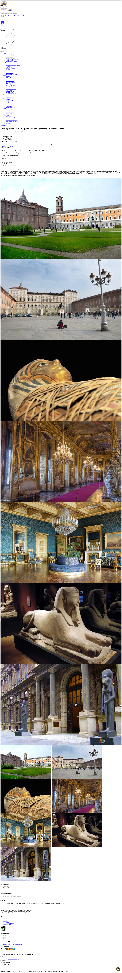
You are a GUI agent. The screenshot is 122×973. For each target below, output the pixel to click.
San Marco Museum (10, 87)
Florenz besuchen (9, 92)
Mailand (4, 53)
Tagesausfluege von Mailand (11, 61)
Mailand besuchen (9, 60)
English (2, 18)
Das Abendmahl (9, 54)
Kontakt (4, 919)
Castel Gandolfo (9, 113)
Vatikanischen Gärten (10, 112)
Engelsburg (8, 101)
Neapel (4, 114)
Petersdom (8, 110)
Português (3, 24)
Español (2, 23)
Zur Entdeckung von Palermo (11, 120)
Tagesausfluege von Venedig (11, 74)
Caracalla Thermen (9, 102)
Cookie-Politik (6, 922)
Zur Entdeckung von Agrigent (12, 121)
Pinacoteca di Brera (9, 57)
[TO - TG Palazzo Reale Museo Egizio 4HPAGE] (6, 12)
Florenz (4, 79)
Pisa (4, 94)
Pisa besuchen (8, 97)
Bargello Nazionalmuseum (11, 89)
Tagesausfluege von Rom (11, 107)
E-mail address (3, 48)
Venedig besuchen (9, 73)
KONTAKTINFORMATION (7, 146)
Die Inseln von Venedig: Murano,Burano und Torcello (16, 71)
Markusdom (8, 66)
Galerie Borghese (9, 100)
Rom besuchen (9, 106)
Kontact (22, 15)
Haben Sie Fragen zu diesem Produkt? (8, 165)
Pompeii (7, 115)
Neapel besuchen (9, 116)
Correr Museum (9, 67)
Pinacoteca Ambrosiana (10, 58)
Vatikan (4, 108)
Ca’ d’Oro (8, 70)
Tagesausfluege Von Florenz (11, 93)
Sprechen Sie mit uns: (7, 924)
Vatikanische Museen (10, 109)
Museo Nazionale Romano (11, 104)
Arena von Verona (9, 76)
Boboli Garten (8, 84)
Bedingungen (5, 921)
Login (2, 51)
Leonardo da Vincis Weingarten (12, 59)
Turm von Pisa (8, 95)
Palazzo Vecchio (9, 86)
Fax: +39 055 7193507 (15, 15)
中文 (2, 25)
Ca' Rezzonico (8, 69)
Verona (4, 75)
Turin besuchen (9, 123)
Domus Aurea (8, 105)
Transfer (4, 935)
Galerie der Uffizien (10, 81)
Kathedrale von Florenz (10, 85)
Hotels (4, 937)
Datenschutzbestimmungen (8, 923)
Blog (4, 938)
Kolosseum (8, 99)
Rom (4, 98)
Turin (4, 122)
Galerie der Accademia (10, 82)
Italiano (2, 19)
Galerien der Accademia (10, 68)
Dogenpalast (8, 63)
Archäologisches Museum (11, 91)
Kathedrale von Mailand (10, 55)
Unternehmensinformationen (8, 918)
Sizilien (4, 118)
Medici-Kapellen (9, 90)
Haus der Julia (8, 77)
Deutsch (2, 22)
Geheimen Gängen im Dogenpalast (13, 65)
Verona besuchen (9, 78)
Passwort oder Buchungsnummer (7, 49)
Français (2, 21)
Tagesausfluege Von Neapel (11, 117)
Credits (4, 939)
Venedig (4, 62)
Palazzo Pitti (8, 83)
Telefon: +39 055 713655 (6, 15)
